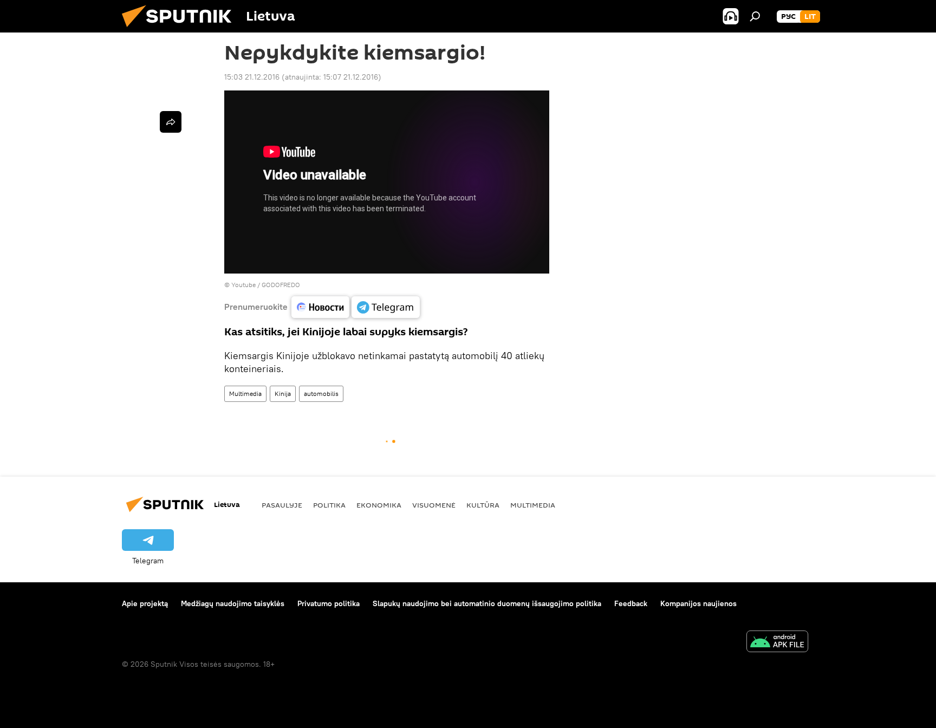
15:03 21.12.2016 (252, 77)
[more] (170, 122)
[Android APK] (777, 642)
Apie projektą (145, 603)
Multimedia (245, 393)
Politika (329, 505)
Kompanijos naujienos (698, 603)
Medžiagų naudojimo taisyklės (232, 603)
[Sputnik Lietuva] (181, 30)
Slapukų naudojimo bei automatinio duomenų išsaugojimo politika (487, 603)
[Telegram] (386, 307)
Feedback (630, 603)
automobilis (321, 393)
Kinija (283, 393)
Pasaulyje (282, 505)
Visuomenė (434, 505)
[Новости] (320, 307)
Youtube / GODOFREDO (265, 285)
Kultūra (482, 505)
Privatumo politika (328, 603)
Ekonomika (378, 505)
